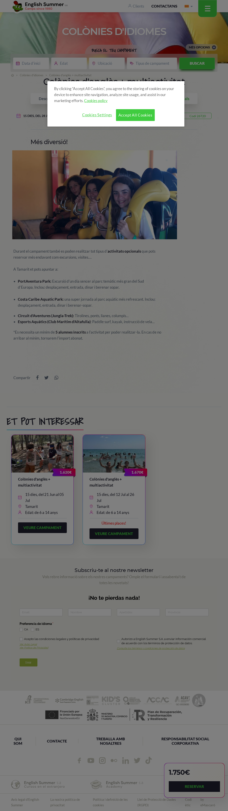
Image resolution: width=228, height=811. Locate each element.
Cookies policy (96, 100)
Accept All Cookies (135, 115)
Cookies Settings (97, 115)
